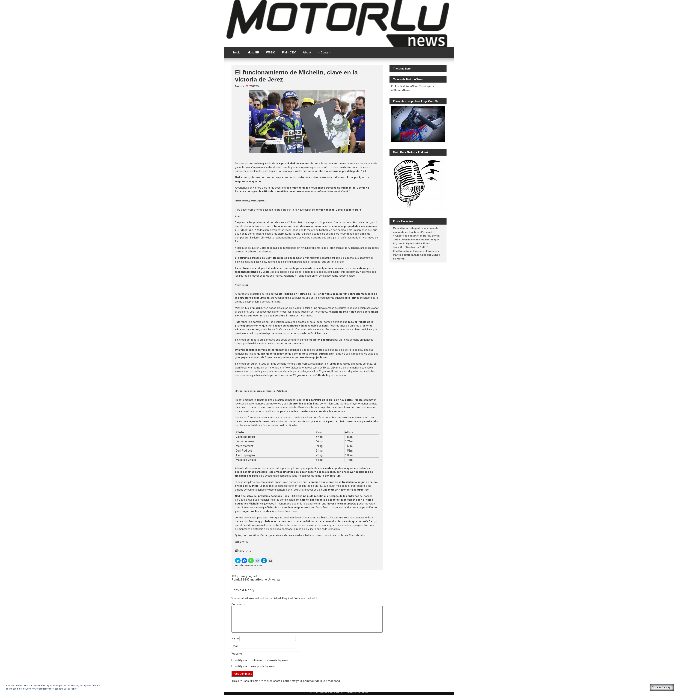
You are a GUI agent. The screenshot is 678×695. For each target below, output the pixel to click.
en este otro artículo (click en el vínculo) (326, 191)
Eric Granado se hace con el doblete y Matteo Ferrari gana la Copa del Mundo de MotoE (416, 255)
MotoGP (258, 565)
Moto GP (253, 52)
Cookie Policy (70, 689)
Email (234, 646)
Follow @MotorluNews (404, 86)
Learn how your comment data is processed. (311, 680)
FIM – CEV (289, 52)
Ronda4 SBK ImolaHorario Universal (255, 579)
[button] (238, 560)
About (307, 52)
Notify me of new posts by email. (255, 666)
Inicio (236, 52)
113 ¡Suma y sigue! (244, 576)
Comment (238, 604)
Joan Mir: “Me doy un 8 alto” (410, 247)
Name (235, 638)
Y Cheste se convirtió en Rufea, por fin (416, 235)
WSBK (270, 52)
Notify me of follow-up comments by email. (261, 660)
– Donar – (324, 52)
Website (236, 653)
